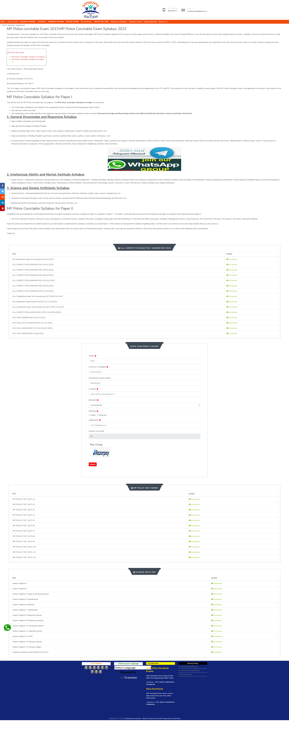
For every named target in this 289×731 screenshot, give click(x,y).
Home (3, 22)
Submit (93, 464)
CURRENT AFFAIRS (56, 22)
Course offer (13, 22)
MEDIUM (93, 411)
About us (163, 22)
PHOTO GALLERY (101, 22)
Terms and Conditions (190, 670)
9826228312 (172, 11)
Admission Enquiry (119, 22)
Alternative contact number (100, 378)
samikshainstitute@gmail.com (197, 11)
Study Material (150, 22)
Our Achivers (86, 22)
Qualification (94, 420)
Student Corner (135, 22)
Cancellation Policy (188, 666)
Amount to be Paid (96, 431)
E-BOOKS (42, 22)
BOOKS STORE (72, 22)
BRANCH (93, 400)
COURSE (93, 389)
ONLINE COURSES (28, 22)
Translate (130, 677)
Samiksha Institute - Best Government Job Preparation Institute (152, 718)
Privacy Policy (186, 674)
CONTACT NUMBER (97, 367)
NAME (92, 356)
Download (232, 259)
